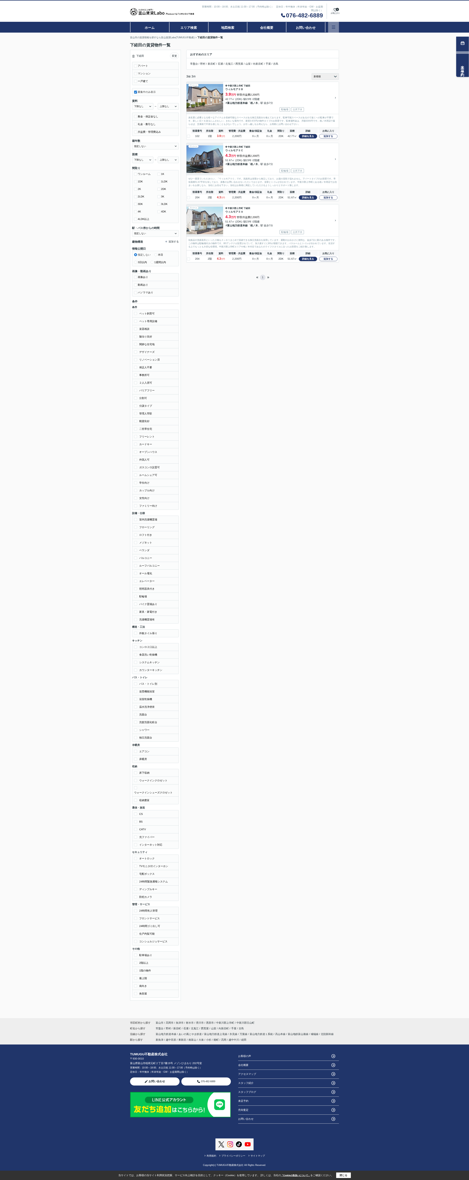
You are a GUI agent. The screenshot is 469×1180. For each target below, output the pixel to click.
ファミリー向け (148, 505)
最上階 (143, 978)
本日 (160, 254)
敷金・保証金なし (148, 116)
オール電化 (145, 573)
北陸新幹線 (327, 1034)
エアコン (144, 751)
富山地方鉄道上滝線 (216, 1034)
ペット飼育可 (147, 313)
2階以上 (143, 962)
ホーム (150, 27)
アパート (143, 65)
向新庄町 (258, 63)
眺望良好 (144, 421)
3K (162, 196)
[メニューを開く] (333, 27)
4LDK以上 (143, 219)
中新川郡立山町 (245, 1022)
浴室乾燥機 (145, 699)
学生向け (144, 482)
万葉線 (244, 1034)
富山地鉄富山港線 (298, 1034)
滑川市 (200, 1022)
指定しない (144, 254)
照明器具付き (147, 588)
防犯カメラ (145, 896)
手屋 (268, 63)
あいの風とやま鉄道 (190, 1034)
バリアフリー (147, 390)
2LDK (141, 196)
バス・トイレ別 (148, 683)
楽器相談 (144, 328)
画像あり (143, 277)
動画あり (143, 284)
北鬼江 (229, 63)
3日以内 (142, 262)
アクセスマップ (247, 1074)
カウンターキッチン (150, 670)
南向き (143, 985)
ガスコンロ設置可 (149, 467)
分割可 (143, 398)
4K (139, 211)
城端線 (315, 1034)
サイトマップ (258, 1155)
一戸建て (143, 81)
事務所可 (144, 375)
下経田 (247, 85)
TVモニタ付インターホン (153, 866)
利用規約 (211, 1155)
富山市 (159, 1022)
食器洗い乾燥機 (148, 654)
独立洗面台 (145, 737)
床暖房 (143, 759)
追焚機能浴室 (147, 691)
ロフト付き (145, 534)
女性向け (144, 498)
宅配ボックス (147, 873)
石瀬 (220, 63)
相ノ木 (254, 102)
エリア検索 (188, 27)
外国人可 (144, 459)
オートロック (147, 858)
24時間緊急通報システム (153, 881)
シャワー (144, 729)
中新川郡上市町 (235, 85)
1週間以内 (160, 262)
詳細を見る (308, 136)
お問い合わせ (306, 27)
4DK (163, 211)
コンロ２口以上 (148, 646)
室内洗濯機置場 (148, 519)
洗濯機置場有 (147, 619)
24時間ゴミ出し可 (149, 926)
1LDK (164, 181)
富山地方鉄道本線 (237, 102)
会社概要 (266, 27)
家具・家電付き (148, 611)
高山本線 (280, 1034)
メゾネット (145, 542)
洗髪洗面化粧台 (148, 722)
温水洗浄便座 (147, 706)
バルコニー (145, 557)
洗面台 (143, 714)
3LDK (164, 204)
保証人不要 (145, 367)
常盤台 (194, 63)
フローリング (147, 527)
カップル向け (147, 490)
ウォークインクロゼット (153, 780)
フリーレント (147, 436)
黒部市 (210, 1022)
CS (141, 813)
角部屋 (143, 993)
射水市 (190, 1022)
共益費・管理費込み (149, 131)
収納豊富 (144, 800)
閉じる (343, 1175)
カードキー (145, 444)
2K (139, 189)
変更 (174, 55)
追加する (328, 136)
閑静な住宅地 (147, 344)
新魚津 (159, 1039)
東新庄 (182, 1039)
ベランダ (144, 550)
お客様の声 (244, 1056)
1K (162, 173)
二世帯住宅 (145, 428)
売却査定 (243, 1109)
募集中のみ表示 (147, 91)
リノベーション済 (149, 359)
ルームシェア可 (148, 475)
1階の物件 (145, 970)
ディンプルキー (148, 889)
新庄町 (211, 63)
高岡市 (169, 1022)
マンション (144, 73)
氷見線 (234, 1034)
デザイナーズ (147, 351)
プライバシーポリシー (233, 1155)
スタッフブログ (247, 1091)
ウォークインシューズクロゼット (153, 792)
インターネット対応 (150, 844)
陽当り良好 (145, 336)
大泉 (201, 1039)
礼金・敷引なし (147, 124)
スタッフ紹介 (246, 1082)
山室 (248, 63)
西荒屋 (239, 63)
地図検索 (227, 27)
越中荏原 (171, 1039)
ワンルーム (144, 173)
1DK (140, 181)
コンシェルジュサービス (153, 941)
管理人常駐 (145, 413)
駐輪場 (143, 596)
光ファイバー (147, 837)
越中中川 (234, 1039)
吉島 (275, 63)
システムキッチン (149, 662)
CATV (142, 829)
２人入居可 (145, 382)
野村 (202, 63)
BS (141, 821)
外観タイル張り (148, 633)
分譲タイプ (145, 405)
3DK (140, 204)
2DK (163, 189)
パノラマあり (145, 292)
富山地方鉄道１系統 (262, 1034)
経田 (243, 1039)
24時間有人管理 (148, 910)
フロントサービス (149, 918)
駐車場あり (145, 955)
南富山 (192, 1039)
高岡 (223, 1039)
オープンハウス (148, 451)
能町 (216, 1039)
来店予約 (243, 1100)
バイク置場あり (148, 604)
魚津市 (180, 1022)
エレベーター (147, 581)
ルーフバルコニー (149, 565)
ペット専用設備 (148, 321)
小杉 (208, 1039)
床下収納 (144, 772)
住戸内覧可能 (147, 933)
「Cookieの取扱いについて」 (295, 1175)
